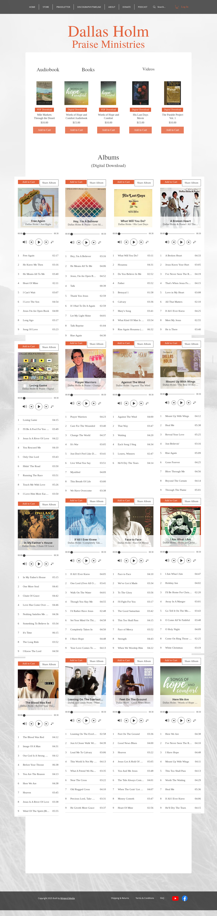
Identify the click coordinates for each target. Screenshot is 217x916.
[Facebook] (185, 898)
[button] (177, 7)
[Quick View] (44, 93)
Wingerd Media (67, 898)
